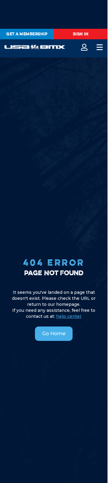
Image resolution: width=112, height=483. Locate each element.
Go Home (53, 333)
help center (69, 316)
